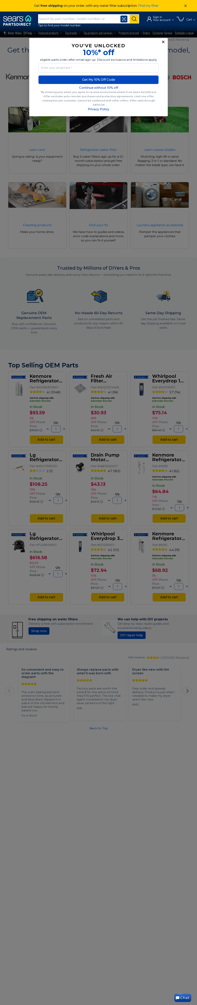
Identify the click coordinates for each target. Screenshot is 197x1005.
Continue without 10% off (98, 88)
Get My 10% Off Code (98, 79)
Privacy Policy (98, 109)
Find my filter (148, 5)
